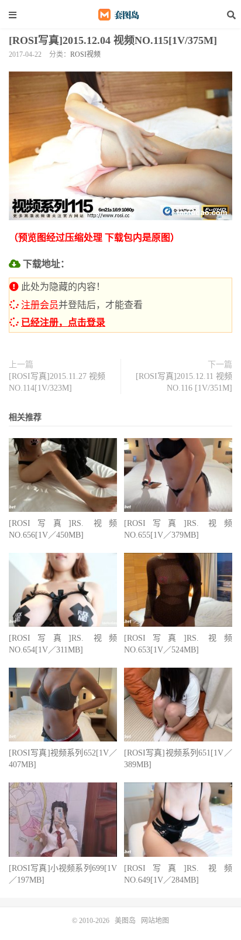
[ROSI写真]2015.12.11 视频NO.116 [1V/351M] (184, 382)
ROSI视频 (85, 54)
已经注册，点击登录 (63, 322)
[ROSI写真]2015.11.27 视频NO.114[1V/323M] (57, 382)
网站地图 (155, 921)
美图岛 (120, 14)
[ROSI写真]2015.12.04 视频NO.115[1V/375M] (113, 40)
